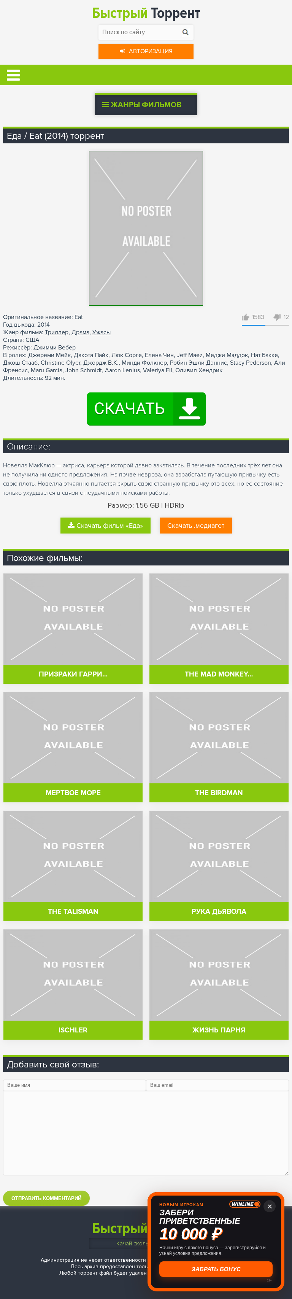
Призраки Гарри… (73, 674)
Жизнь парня (218, 1030)
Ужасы (101, 332)
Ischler (73, 1030)
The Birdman (219, 793)
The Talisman (73, 911)
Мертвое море (73, 793)
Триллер (56, 332)
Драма (80, 332)
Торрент (146, 13)
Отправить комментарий (46, 1198)
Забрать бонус (216, 1269)
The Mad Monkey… (219, 674)
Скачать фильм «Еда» (109, 525)
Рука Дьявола (219, 911)
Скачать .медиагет (195, 525)
